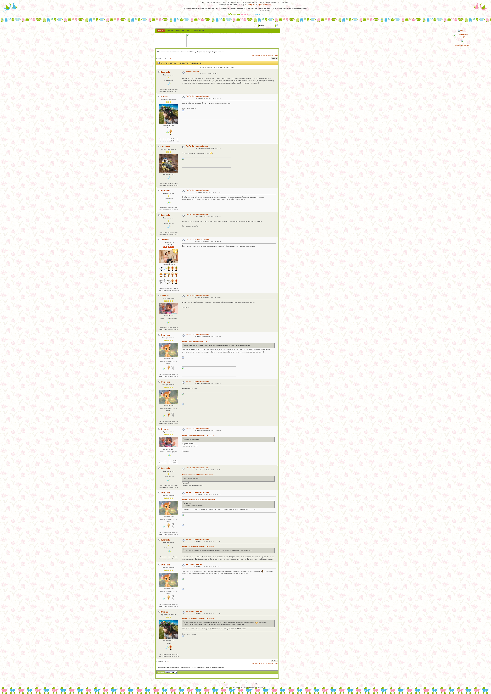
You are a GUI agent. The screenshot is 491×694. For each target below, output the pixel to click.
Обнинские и (245, 14)
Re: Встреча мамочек (194, 564)
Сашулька (165, 146)
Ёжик (207, 52)
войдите (251, 5)
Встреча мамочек (192, 72)
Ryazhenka (165, 72)
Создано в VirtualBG (230, 683)
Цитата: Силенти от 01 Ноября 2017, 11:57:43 (197, 341)
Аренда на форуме (462, 45)
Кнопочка (164, 240)
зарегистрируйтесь (265, 5)
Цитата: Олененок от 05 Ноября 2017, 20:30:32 (198, 546)
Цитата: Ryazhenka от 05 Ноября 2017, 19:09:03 (198, 499)
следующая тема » (272, 55)
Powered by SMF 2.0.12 (232, 687)
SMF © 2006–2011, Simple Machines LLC (253, 687)
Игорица (164, 96)
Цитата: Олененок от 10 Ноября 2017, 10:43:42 (198, 618)
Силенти (164, 295)
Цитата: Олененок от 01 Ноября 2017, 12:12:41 (198, 435)
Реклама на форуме (252, 683)
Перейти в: (160, 672)
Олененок (165, 335)
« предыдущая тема (258, 55)
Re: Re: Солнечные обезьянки (197, 96)
